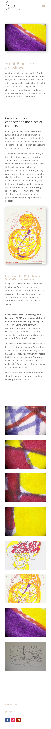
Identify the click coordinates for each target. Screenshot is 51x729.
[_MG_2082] (25, 468)
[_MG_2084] (25, 535)
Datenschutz (11, 704)
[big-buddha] (25, 603)
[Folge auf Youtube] (18, 720)
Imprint (8, 711)
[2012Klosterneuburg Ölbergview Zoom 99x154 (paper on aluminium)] (25, 670)
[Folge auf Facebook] (7, 720)
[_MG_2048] (25, 434)
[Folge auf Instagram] (13, 720)
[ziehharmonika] (25, 569)
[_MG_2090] (25, 637)
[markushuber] (25, 502)
